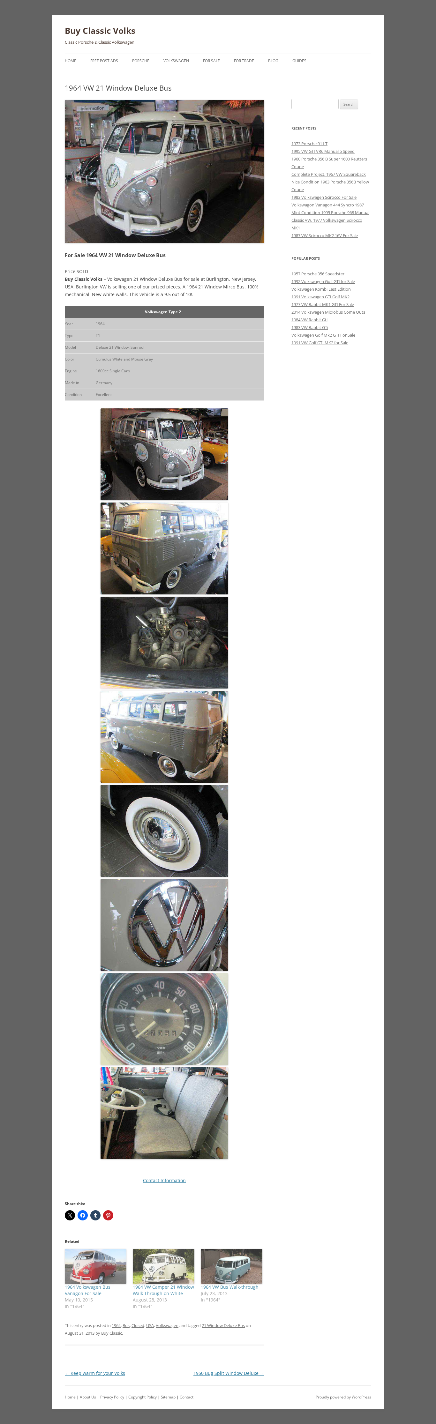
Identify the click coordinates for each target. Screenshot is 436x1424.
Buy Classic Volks (100, 30)
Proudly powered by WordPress (343, 1397)
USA (150, 1325)
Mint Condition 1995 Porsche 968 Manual (330, 212)
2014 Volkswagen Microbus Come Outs (328, 312)
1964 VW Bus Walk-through (230, 1287)
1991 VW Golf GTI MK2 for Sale (319, 343)
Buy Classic (111, 1333)
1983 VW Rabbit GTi (309, 327)
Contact (186, 1397)
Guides (299, 60)
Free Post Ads (104, 60)
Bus (126, 1325)
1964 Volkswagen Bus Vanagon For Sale (87, 1290)
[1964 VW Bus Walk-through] (231, 1266)
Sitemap (168, 1397)
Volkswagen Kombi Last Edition (321, 289)
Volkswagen (176, 60)
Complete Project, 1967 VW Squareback (328, 174)
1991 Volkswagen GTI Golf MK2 (320, 297)
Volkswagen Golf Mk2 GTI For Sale (323, 335)
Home (70, 60)
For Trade (244, 60)
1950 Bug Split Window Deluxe (228, 1373)
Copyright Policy (142, 1397)
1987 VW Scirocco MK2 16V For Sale (324, 235)
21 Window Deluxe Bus (223, 1325)
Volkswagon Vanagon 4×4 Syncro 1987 (327, 205)
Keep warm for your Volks (95, 1373)
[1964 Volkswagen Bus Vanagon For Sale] (95, 1266)
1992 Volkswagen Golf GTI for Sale (323, 281)
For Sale (211, 60)
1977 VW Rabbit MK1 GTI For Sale (322, 304)
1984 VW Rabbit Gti (309, 320)
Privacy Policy (112, 1397)
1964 (116, 1325)
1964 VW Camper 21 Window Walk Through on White (163, 1290)
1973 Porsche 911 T (309, 143)
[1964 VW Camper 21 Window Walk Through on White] (163, 1266)
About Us (88, 1397)
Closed (138, 1325)
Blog (273, 60)
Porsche (140, 60)
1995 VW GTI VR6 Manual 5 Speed (323, 151)
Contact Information (164, 1180)
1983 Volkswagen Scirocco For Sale (324, 197)
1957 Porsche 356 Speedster (317, 274)
